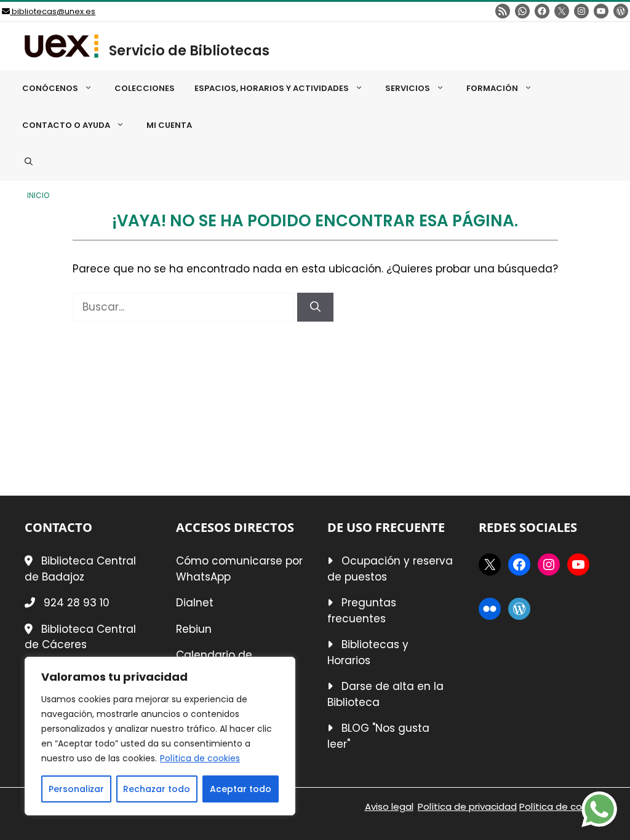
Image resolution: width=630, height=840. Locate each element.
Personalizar (76, 789)
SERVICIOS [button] (407, 88)
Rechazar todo (156, 789)
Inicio (38, 195)
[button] (28, 162)
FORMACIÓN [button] (492, 88)
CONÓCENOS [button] (50, 88)
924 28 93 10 (77, 602)
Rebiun (194, 629)
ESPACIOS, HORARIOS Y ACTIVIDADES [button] (271, 88)
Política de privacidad (467, 806)
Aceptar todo (240, 789)
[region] (160, 736)
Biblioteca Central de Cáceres (80, 637)
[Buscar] (315, 307)
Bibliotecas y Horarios (368, 652)
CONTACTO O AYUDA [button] (66, 125)
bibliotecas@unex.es (52, 11)
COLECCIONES (144, 88)
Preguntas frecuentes (361, 610)
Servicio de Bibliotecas (189, 50)
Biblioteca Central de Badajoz (80, 568)
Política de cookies (200, 758)
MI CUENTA (169, 125)
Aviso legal (389, 806)
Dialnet (194, 602)
